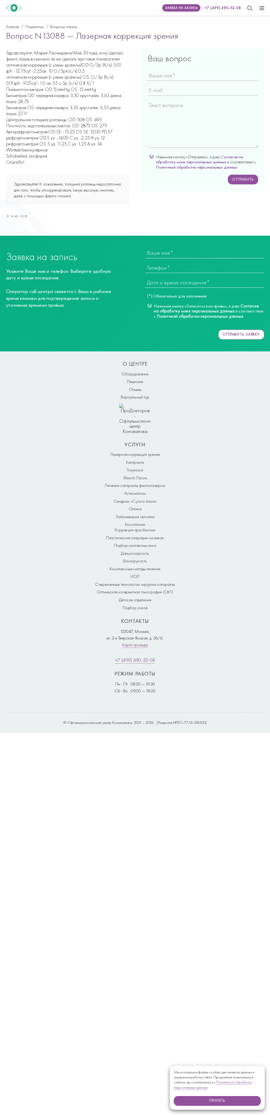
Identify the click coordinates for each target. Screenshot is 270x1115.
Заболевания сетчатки (135, 516)
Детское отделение (135, 600)
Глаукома (135, 470)
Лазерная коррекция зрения (135, 454)
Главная (12, 26)
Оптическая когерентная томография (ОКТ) (135, 592)
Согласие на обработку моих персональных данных (199, 159)
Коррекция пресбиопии (135, 530)
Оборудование (135, 374)
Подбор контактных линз (135, 545)
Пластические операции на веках (135, 538)
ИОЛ (135, 576)
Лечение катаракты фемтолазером (135, 485)
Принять (217, 1100)
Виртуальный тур (135, 397)
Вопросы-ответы (63, 26)
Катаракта (135, 462)
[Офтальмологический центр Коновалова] (14, 8)
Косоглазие (135, 524)
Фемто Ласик (135, 478)
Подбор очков (135, 608)
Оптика (135, 509)
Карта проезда (135, 645)
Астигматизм (135, 493)
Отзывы (135, 389)
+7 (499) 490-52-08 (222, 8)
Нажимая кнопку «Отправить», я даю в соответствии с (206, 162)
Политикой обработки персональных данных (196, 167)
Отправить (243, 179)
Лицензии (135, 381)
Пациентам (34, 26)
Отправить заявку (241, 334)
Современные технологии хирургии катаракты (135, 584)
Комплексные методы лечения (135, 569)
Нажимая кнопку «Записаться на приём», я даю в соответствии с (208, 311)
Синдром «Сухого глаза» (135, 501)
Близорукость (135, 561)
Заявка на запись (181, 8)
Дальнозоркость (135, 553)
